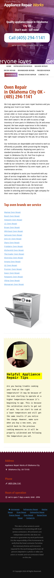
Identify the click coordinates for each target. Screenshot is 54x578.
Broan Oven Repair (12, 227)
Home (8, 66)
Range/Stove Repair (27, 75)
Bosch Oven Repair (12, 216)
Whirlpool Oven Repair (13, 231)
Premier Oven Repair (13, 269)
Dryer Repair (9, 70)
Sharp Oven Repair (12, 243)
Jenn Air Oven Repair (13, 239)
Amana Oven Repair (12, 262)
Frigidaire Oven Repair (13, 246)
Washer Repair (41, 66)
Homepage (15, 509)
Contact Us (43, 75)
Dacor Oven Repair (12, 273)
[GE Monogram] (27, 307)
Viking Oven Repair (12, 281)
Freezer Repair (43, 70)
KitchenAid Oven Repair (14, 250)
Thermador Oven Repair (14, 254)
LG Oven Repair (10, 224)
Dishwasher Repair (26, 70)
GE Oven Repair (10, 265)
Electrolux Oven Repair (13, 258)
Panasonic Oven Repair (13, 277)
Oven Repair (11, 75)
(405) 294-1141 (14, 483)
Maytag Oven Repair (12, 212)
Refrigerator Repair (23, 66)
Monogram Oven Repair (14, 284)
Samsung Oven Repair (13, 235)
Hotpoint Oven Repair (13, 220)
